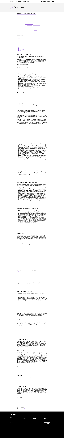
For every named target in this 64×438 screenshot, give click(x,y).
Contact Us (19, 50)
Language (53, 1)
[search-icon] (50, 1)
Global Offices (11, 422)
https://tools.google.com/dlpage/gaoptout (23, 271)
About (41, 1)
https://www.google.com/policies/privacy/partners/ (24, 269)
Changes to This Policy (21, 49)
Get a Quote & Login (47, 1)
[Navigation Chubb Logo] (12, 1)
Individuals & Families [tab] (19, 1)
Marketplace (46, 418)
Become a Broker (46, 420)
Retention (19, 48)
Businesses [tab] (24, 1)
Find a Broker (24, 418)
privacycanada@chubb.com (22, 408)
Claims (44, 1)
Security (19, 47)
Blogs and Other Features (21, 45)
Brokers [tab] (28, 1)
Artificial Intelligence (21, 46)
